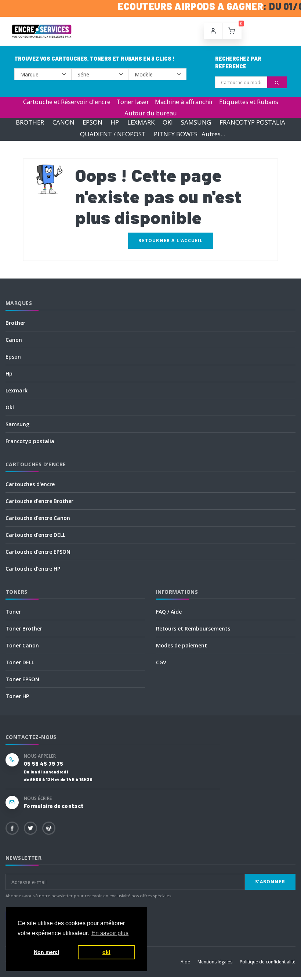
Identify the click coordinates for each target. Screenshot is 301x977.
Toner (13, 611)
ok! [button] (106, 952)
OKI (168, 122)
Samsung (17, 424)
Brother (15, 322)
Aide (185, 962)
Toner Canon (22, 645)
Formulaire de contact (53, 806)
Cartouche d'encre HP (33, 568)
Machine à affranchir (184, 101)
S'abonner (270, 882)
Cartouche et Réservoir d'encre (66, 101)
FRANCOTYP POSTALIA (252, 122)
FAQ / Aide (169, 611)
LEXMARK (141, 122)
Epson (13, 356)
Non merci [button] (46, 952)
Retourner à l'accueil (170, 240)
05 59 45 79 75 (43, 764)
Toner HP (17, 696)
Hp (9, 373)
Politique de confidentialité (267, 962)
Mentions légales (214, 962)
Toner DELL (20, 662)
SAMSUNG (196, 122)
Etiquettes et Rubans (248, 101)
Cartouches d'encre (30, 484)
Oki (10, 407)
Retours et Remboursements (193, 628)
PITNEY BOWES (175, 134)
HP (114, 122)
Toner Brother (24, 628)
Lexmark (17, 390)
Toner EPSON (22, 679)
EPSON (92, 122)
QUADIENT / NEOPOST (113, 134)
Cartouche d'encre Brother (39, 501)
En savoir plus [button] (109, 933)
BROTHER (30, 122)
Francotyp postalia (30, 441)
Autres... (213, 134)
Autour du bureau (150, 113)
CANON (63, 122)
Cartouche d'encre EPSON (38, 551)
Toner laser (132, 101)
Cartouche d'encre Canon (38, 517)
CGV (161, 662)
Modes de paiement (181, 645)
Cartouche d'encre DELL (35, 534)
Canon (14, 339)
